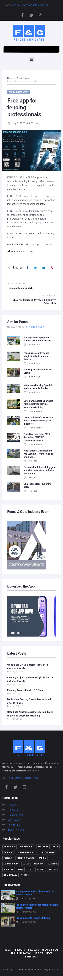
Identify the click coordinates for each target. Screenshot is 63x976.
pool (30, 869)
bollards (43, 846)
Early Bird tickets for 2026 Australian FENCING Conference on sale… (37, 437)
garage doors (11, 864)
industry (38, 864)
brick (55, 846)
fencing (8, 858)
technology (10, 875)
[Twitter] (31, 15)
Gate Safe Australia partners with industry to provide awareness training (38, 404)
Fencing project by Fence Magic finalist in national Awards (36, 356)
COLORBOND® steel (28, 852)
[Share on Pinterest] (51, 267)
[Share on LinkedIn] (43, 267)
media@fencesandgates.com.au (29, 5)
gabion (42, 858)
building (8, 852)
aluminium (9, 846)
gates (26, 864)
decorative (48, 852)
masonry (52, 864)
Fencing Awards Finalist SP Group (25, 690)
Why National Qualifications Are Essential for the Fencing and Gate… (38, 453)
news (20, 869)
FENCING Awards (25, 858)
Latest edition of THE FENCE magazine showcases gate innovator (38, 420)
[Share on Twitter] (35, 267)
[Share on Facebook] (27, 267)
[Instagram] (40, 15)
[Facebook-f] (23, 15)
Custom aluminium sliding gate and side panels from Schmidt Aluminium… (40, 470)
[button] (31, 59)
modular (8, 869)
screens (53, 869)
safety (40, 869)
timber (25, 875)
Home (10, 78)
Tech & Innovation (24, 78)
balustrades (27, 846)
